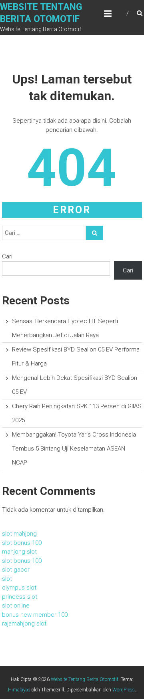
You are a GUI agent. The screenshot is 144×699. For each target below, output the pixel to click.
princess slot (19, 596)
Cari (7, 256)
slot (7, 578)
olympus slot (19, 587)
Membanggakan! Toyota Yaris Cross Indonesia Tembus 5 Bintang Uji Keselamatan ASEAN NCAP (74, 448)
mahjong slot (19, 551)
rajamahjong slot (24, 623)
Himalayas (19, 690)
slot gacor (16, 569)
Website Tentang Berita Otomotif (84, 679)
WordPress (123, 690)
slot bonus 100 (22, 542)
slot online (16, 605)
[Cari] (94, 233)
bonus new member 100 (35, 614)
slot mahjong (19, 533)
